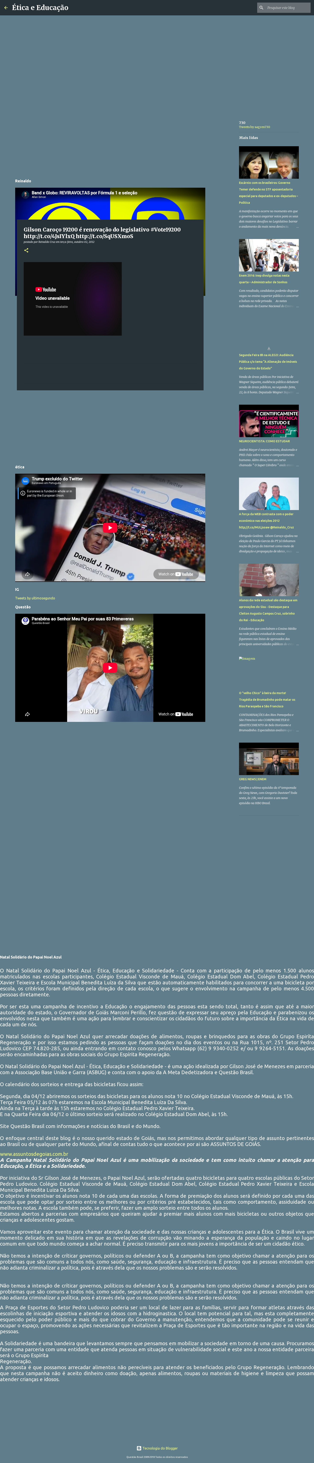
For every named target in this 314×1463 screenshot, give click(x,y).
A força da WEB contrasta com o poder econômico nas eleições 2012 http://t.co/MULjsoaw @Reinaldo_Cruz (266, 520)
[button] (26, 251)
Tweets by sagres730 (254, 127)
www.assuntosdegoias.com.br (34, 1154)
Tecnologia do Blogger (160, 1448)
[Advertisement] (110, 144)
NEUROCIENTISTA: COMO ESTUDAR (264, 441)
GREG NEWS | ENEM (252, 779)
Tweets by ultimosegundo (35, 598)
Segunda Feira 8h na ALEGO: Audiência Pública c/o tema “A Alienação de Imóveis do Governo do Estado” (268, 361)
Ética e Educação (40, 7)
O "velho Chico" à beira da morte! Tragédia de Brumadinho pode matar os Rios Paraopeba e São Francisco (267, 699)
